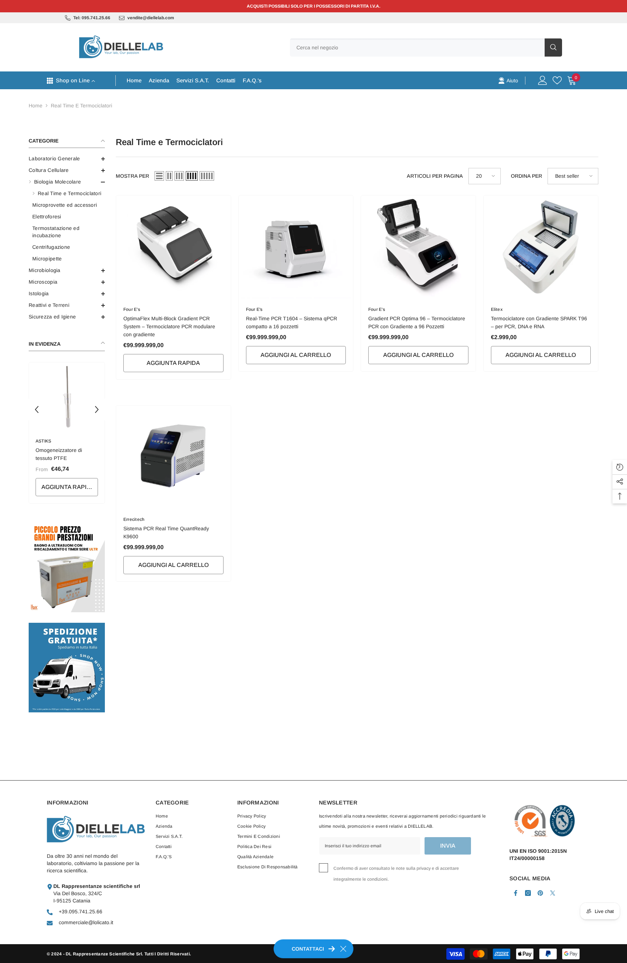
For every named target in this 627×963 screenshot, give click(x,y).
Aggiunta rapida (68, 487)
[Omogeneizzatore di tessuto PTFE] (66, 396)
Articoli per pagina (435, 176)
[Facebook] (515, 893)
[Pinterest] (540, 893)
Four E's (131, 309)
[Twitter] (552, 893)
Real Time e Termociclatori (81, 105)
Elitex (497, 309)
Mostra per (132, 176)
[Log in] (542, 80)
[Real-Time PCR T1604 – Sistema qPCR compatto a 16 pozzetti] (296, 247)
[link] (508, 80)
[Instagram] (528, 893)
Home (35, 105)
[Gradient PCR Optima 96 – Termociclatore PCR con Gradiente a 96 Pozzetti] (418, 247)
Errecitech (133, 519)
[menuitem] (67, 158)
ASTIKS (43, 441)
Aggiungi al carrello (296, 355)
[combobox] (417, 47)
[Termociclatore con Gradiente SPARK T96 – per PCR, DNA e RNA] (541, 247)
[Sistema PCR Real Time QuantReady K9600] (173, 457)
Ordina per (526, 176)
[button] (67, 270)
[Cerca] (426, 47)
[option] (67, 434)
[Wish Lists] (557, 80)
